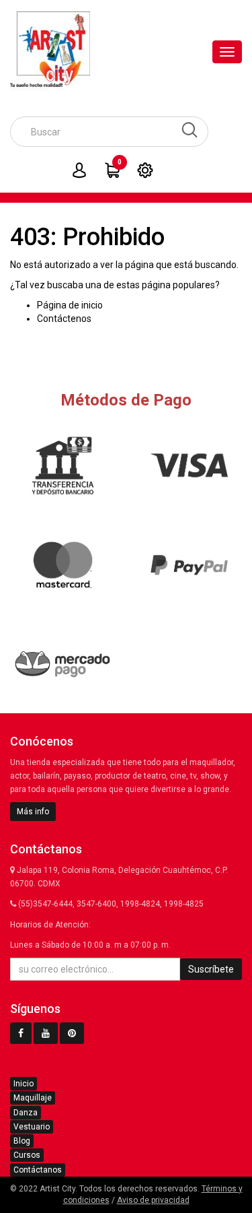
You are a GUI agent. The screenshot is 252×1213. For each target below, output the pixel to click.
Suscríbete (211, 969)
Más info (33, 811)
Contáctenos (64, 318)
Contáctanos (37, 1170)
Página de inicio (70, 305)
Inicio (23, 1083)
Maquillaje (32, 1098)
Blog (21, 1141)
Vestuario (31, 1127)
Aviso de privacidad (153, 1200)
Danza (25, 1112)
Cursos (26, 1155)
